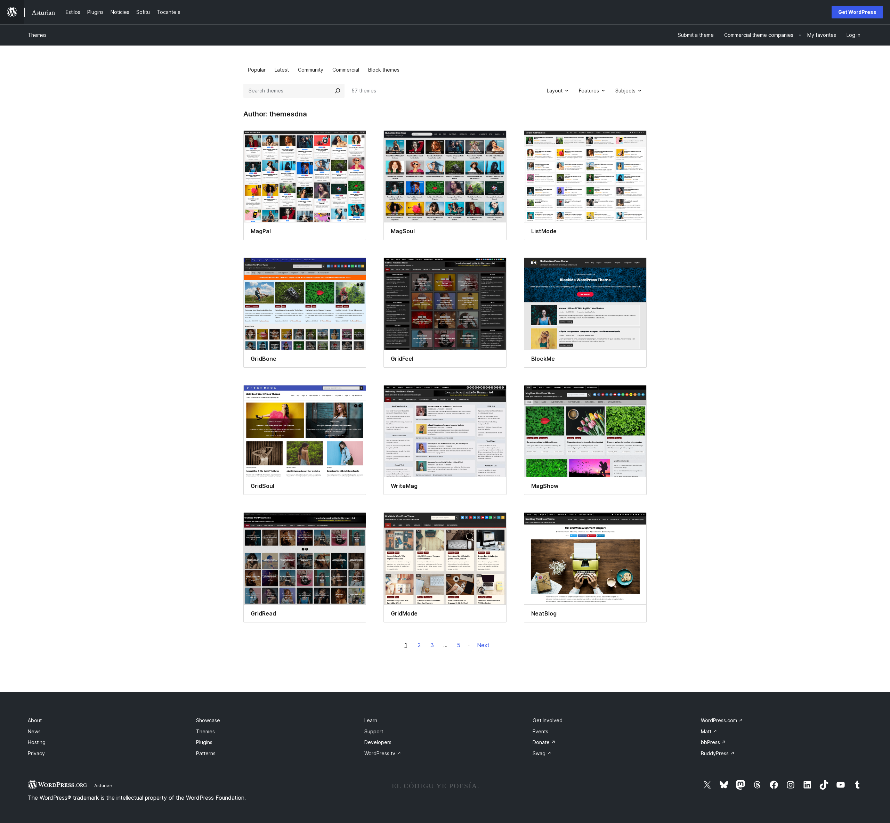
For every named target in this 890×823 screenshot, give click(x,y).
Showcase (208, 720)
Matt (709, 731)
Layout (555, 90)
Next (483, 645)
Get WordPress (857, 12)
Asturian (103, 785)
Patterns (206, 753)
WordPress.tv (382, 753)
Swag (542, 753)
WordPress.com (722, 720)
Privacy (36, 753)
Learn (370, 720)
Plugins (204, 742)
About (35, 720)
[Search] (338, 91)
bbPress (713, 742)
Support (373, 731)
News (34, 731)
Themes (37, 35)
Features (589, 90)
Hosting (37, 742)
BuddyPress (718, 753)
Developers (377, 742)
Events (540, 731)
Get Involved (548, 720)
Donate (544, 742)
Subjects (625, 90)
